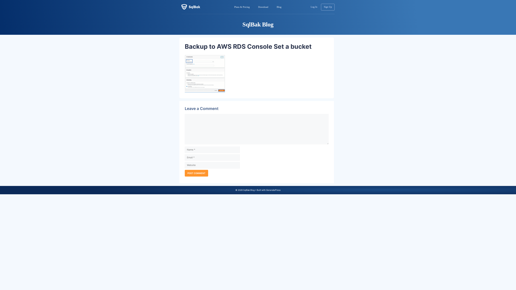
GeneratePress (273, 190)
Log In (314, 7)
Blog (279, 7)
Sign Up (328, 7)
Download (263, 7)
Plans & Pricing (242, 7)
